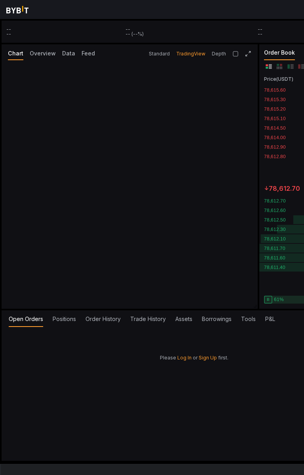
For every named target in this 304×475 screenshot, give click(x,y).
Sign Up (208, 358)
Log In (184, 358)
